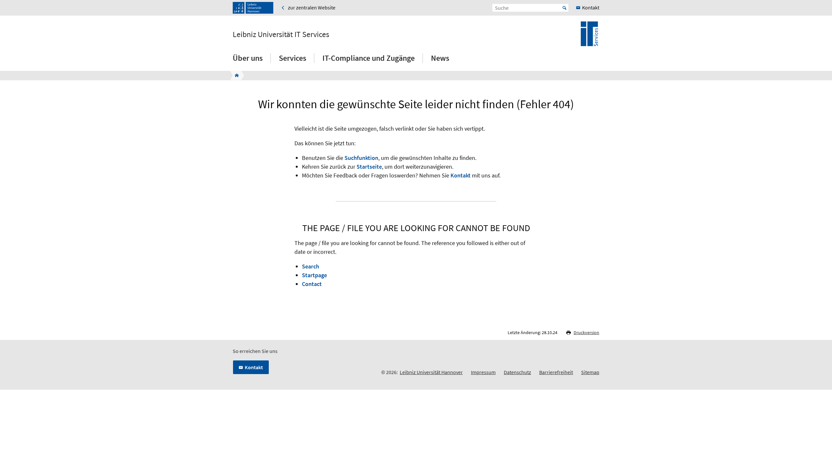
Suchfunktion (361, 158)
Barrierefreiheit (556, 372)
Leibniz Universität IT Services (281, 34)
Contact (312, 284)
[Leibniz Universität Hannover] (253, 8)
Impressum (483, 372)
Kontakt (460, 175)
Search (310, 266)
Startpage (314, 275)
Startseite (369, 166)
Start (564, 8)
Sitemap (590, 372)
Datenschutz (517, 372)
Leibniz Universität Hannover (431, 372)
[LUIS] (235, 75)
